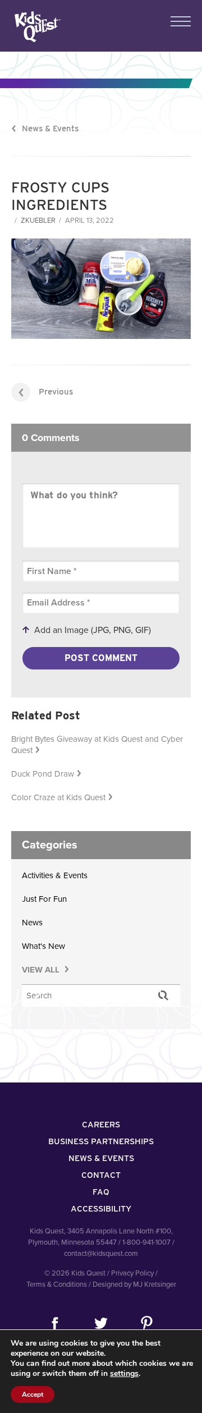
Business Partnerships (101, 1141)
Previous (56, 392)
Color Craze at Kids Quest (58, 797)
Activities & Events (55, 875)
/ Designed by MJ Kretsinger (132, 1284)
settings (124, 1374)
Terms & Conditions (56, 1284)
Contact (101, 1175)
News (32, 922)
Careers (101, 1125)
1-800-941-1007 (146, 1242)
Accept (32, 1394)
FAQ (101, 1192)
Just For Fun (44, 899)
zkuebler (38, 220)
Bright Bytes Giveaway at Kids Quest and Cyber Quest (97, 745)
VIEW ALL (42, 970)
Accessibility (101, 1209)
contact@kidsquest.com (101, 1253)
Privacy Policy (132, 1273)
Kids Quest (36, 26)
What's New (43, 946)
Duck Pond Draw (42, 774)
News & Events (50, 128)
